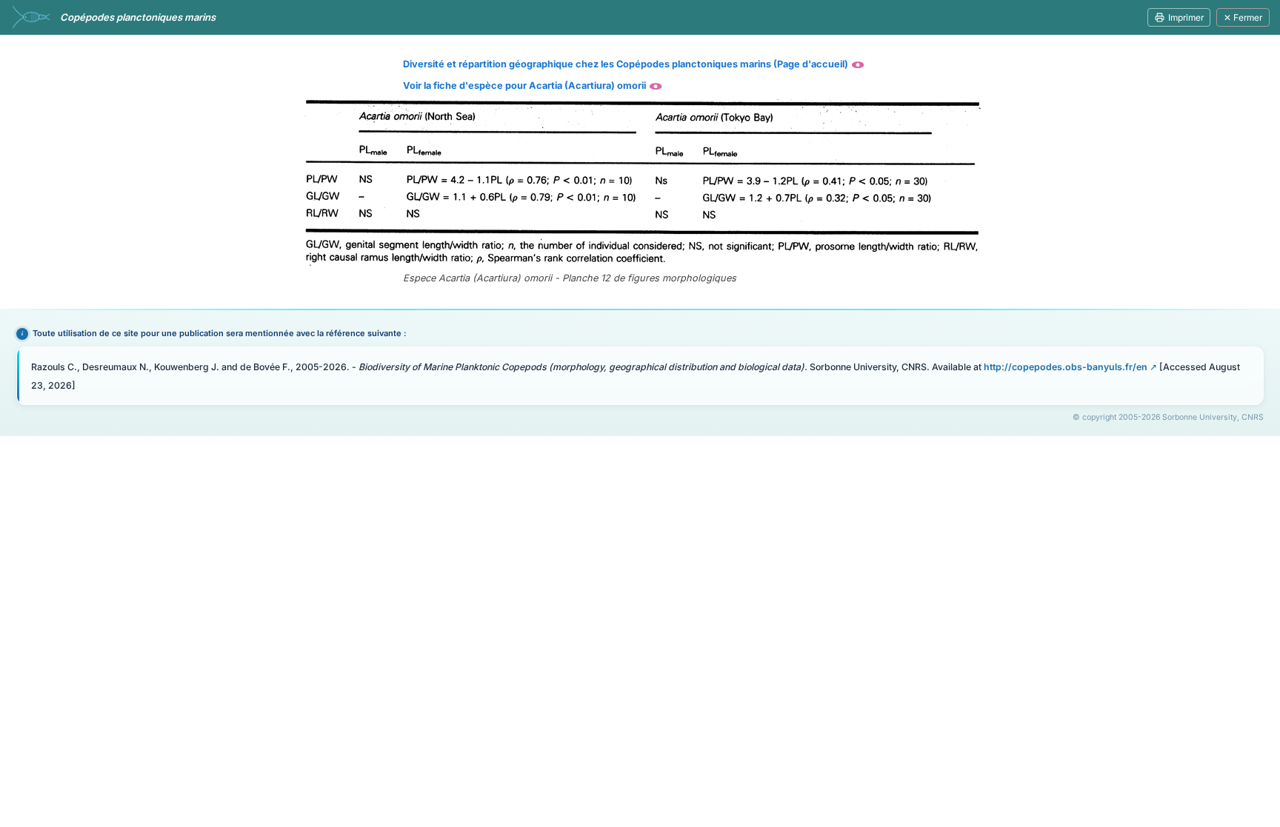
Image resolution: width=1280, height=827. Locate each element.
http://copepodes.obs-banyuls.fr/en (1065, 366)
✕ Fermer (1243, 17)
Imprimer (1186, 17)
